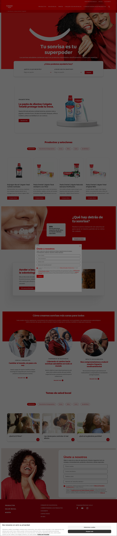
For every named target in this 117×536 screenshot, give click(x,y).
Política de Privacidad (43, 534)
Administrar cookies (89, 527)
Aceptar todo (89, 531)
